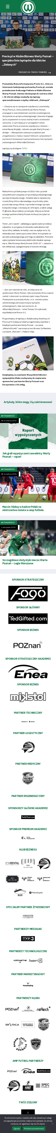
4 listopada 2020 (8, 527)
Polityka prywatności (34, 1128)
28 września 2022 (9, 421)
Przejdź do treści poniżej (33, 72)
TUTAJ (24, 148)
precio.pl (6, 217)
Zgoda (17, 1128)
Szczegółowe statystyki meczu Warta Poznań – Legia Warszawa (24, 561)
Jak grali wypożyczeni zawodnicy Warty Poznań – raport (26, 455)
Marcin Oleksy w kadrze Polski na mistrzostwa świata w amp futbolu (23, 508)
